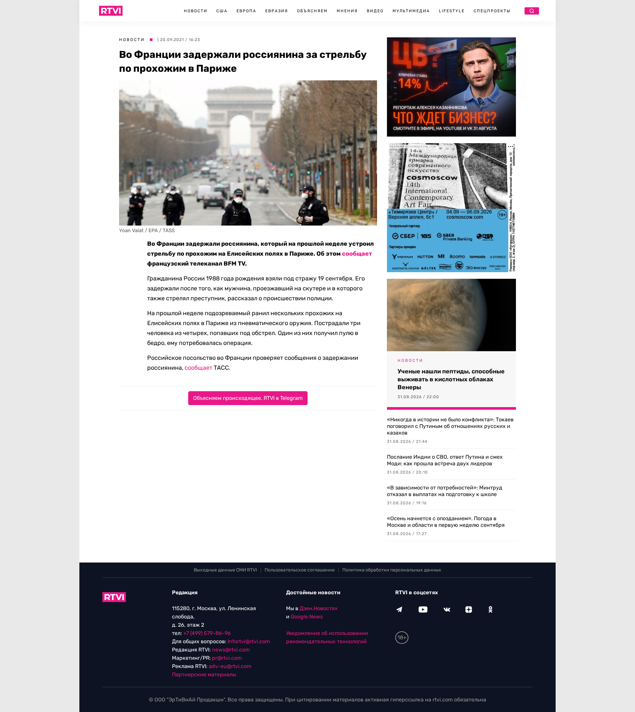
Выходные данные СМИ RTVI (225, 570)
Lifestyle (452, 11)
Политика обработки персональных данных (391, 570)
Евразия (276, 11)
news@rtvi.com (231, 650)
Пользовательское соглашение (300, 570)
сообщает (357, 253)
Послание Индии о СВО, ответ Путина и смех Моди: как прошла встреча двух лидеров (445, 460)
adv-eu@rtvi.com (230, 666)
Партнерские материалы (204, 674)
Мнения (347, 11)
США (222, 11)
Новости (195, 11)
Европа (246, 11)
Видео (375, 11)
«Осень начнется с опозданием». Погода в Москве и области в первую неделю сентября (446, 521)
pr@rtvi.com (227, 658)
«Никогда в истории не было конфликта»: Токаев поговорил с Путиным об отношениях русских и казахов (450, 426)
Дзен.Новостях (319, 608)
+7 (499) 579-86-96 (207, 633)
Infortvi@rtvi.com (249, 641)
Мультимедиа (411, 11)
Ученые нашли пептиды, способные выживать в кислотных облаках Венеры (451, 379)
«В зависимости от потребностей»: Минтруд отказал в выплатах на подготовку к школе (444, 490)
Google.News (307, 616)
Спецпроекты (492, 11)
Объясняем (312, 11)
